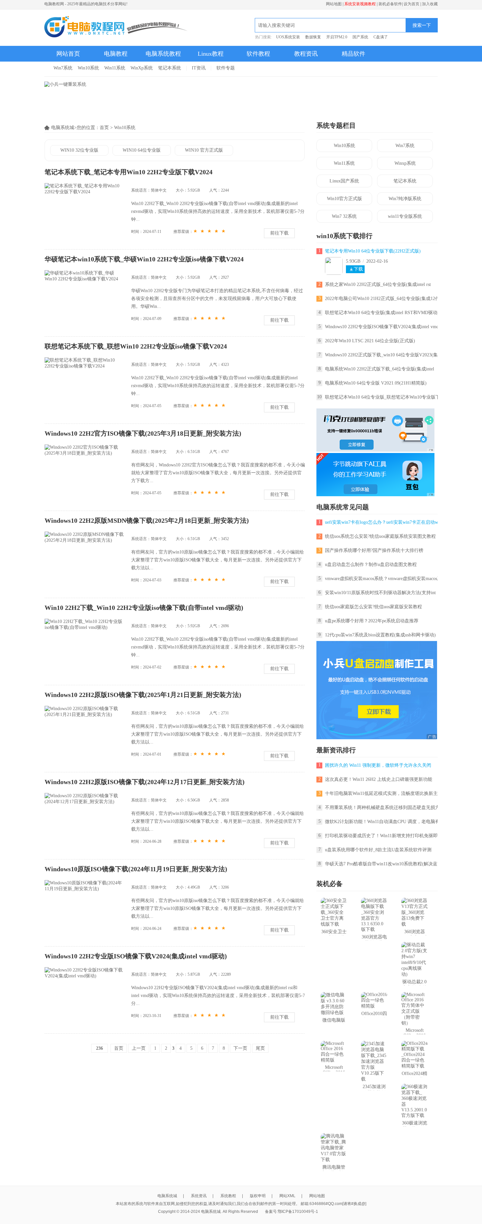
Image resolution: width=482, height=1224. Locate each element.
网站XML (287, 1196)
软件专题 (225, 68)
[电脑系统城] (116, 27)
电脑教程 (116, 53)
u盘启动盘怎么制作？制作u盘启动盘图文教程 (371, 564)
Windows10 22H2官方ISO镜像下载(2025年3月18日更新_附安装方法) (143, 433)
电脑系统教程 (163, 53)
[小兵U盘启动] (376, 737)
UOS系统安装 (288, 37)
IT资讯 (199, 68)
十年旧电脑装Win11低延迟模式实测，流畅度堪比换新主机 (383, 793)
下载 (358, 269)
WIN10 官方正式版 (204, 150)
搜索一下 (421, 25)
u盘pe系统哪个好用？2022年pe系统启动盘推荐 (371, 620)
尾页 (260, 1048)
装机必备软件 (390, 4)
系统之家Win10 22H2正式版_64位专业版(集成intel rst (378, 284)
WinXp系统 (142, 68)
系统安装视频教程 (360, 4)
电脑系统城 (167, 1196)
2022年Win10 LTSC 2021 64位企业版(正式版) (370, 340)
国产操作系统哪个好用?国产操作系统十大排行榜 (374, 550)
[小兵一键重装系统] (65, 84)
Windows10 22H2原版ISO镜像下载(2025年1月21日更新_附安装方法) (143, 694)
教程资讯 (306, 53)
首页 (104, 127)
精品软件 (353, 53)
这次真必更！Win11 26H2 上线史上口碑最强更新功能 (378, 779)
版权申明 (258, 1196)
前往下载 (279, 233)
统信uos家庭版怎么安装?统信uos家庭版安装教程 (373, 606)
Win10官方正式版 (344, 198)
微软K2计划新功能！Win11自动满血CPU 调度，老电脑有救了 (387, 821)
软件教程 (258, 53)
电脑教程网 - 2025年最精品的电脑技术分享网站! (86, 4)
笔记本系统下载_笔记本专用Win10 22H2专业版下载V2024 (128, 172)
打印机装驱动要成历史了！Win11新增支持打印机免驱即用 (383, 835)
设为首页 (411, 4)
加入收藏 (430, 4)
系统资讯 (199, 1196)
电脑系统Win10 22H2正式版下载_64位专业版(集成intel (379, 369)
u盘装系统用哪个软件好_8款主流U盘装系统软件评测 (378, 849)
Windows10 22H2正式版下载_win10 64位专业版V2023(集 (381, 354)
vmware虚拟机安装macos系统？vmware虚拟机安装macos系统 (385, 578)
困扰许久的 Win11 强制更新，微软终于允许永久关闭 (378, 765)
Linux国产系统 (344, 181)
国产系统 (360, 37)
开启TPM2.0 (336, 37)
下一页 (240, 1048)
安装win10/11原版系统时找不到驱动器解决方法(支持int (380, 592)
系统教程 (228, 1196)
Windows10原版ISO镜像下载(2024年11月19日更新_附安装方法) (136, 869)
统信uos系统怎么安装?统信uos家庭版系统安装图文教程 (380, 536)
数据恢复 (313, 37)
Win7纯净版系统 (405, 198)
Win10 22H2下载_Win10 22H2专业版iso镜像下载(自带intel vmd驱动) (144, 607)
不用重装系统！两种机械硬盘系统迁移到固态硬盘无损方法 (384, 807)
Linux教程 (211, 53)
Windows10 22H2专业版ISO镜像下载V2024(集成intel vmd (382, 326)
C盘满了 (380, 37)
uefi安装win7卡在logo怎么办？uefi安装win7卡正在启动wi (382, 522)
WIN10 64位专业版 (142, 150)
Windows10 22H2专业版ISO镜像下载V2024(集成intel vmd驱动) (136, 956)
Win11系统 (114, 68)
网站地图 (334, 4)
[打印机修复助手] (375, 450)
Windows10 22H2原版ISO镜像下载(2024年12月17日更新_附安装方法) (145, 781)
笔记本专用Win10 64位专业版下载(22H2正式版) (373, 251)
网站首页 (68, 53)
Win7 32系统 (344, 216)
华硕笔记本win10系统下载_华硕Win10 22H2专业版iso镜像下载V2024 (144, 259)
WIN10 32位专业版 (79, 150)
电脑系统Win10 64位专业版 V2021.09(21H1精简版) (376, 383)
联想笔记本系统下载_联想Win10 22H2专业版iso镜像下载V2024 (136, 346)
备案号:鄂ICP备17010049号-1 (291, 1211)
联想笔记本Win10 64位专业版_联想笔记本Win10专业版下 (382, 397)
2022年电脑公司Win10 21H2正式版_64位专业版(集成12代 (382, 298)
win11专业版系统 (405, 216)
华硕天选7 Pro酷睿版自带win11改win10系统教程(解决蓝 (381, 863)
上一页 (139, 1048)
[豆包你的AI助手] (375, 494)
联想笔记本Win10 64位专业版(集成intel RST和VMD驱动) (382, 312)
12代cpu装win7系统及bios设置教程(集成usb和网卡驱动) (380, 634)
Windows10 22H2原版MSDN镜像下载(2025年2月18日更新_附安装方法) (147, 520)
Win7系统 (62, 68)
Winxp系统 (405, 163)
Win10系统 (88, 68)
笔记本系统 (169, 68)
